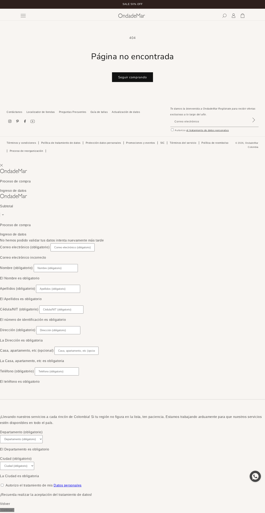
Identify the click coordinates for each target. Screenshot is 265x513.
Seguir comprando (132, 77)
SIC (162, 142)
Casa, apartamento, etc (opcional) (27, 350)
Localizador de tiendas (40, 112)
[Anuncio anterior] (20, 4)
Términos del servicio (183, 142)
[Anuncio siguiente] (244, 4)
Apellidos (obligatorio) (17, 288)
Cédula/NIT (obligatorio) (19, 309)
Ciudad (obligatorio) (16, 458)
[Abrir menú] (66, 15)
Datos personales (68, 485)
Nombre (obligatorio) (16, 268)
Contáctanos (14, 112)
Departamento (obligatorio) (21, 432)
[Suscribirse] (253, 125)
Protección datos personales (103, 142)
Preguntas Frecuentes (72, 112)
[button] (224, 15)
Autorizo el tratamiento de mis (44, 485)
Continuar (7, 510)
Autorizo (202, 130)
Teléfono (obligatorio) (17, 371)
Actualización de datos (126, 112)
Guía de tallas (99, 112)
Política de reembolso (215, 142)
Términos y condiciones (21, 142)
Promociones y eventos (140, 142)
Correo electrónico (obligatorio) (24, 247)
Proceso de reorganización (26, 151)
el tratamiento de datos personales (207, 130)
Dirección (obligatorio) (17, 330)
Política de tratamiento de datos (61, 142)
